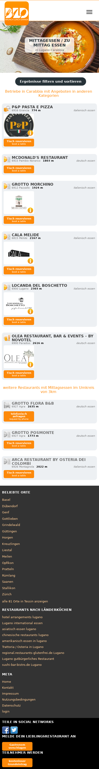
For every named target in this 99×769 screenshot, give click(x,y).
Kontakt (8, 687)
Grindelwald (11, 525)
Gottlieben (10, 518)
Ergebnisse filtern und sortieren (51, 81)
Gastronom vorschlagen (17, 746)
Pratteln (8, 569)
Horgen (7, 537)
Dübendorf (10, 506)
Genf (5, 512)
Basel (6, 499)
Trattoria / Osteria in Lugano (23, 647)
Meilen (7, 556)
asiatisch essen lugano (19, 629)
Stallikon (8, 588)
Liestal (7, 550)
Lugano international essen (22, 623)
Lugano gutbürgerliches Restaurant (28, 659)
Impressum (10, 693)
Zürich (7, 594)
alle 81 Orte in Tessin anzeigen (25, 601)
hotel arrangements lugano (22, 617)
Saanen (7, 581)
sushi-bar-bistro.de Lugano (22, 664)
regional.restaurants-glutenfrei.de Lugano (33, 653)
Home (6, 681)
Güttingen (9, 531)
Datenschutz (11, 705)
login (5, 711)
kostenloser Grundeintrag (17, 762)
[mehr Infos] (19, 125)
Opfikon (8, 563)
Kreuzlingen (11, 544)
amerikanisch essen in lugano (24, 641)
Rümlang (8, 575)
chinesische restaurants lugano (25, 635)
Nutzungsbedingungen (18, 699)
